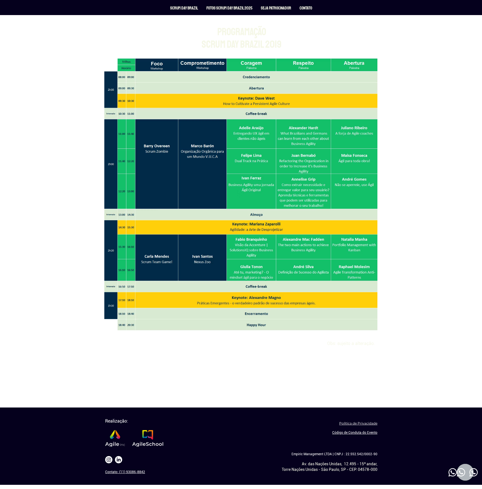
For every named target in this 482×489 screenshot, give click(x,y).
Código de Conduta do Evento (354, 433)
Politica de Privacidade (358, 423)
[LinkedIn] (118, 459)
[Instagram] (108, 459)
